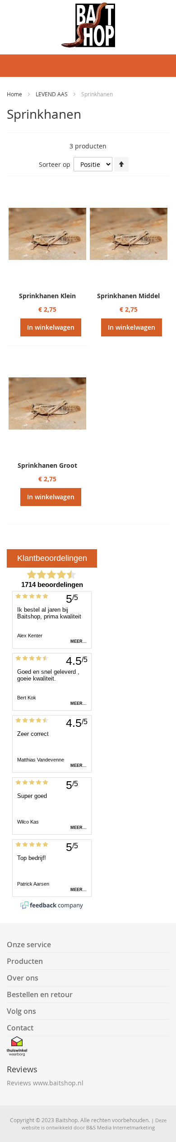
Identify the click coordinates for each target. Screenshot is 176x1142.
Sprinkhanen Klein (47, 295)
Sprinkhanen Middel (128, 295)
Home (15, 94)
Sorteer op (54, 164)
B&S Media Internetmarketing (120, 1127)
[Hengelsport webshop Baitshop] (88, 25)
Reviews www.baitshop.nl (45, 1083)
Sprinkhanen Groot (47, 465)
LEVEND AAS (52, 94)
